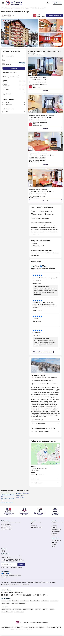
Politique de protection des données (36, 582)
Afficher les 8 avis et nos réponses (42, 351)
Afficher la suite (35, 234)
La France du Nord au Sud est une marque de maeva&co (34, 622)
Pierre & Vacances (56, 540)
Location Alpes (15, 600)
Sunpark (54, 544)
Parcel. (53, 535)
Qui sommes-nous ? (36, 523)
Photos (58, 44)
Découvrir (45, 90)
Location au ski (20, 497)
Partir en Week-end (17, 609)
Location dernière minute (22, 493)
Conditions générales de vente (18, 582)
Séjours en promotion (18, 611)
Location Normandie (6, 600)
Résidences (45, 609)
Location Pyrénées (24, 600)
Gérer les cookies (51, 582)
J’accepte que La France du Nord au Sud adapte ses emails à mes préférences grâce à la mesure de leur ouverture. (14, 560)
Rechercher (14, 68)
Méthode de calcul (35, 269)
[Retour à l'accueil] (14, 3)
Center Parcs (55, 542)
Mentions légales (25, 584)
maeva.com (54, 525)
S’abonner (21, 564)
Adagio (53, 546)
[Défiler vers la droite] (61, 66)
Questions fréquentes (6, 529)
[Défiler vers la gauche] (30, 66)
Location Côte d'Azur (34, 600)
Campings (52, 609)
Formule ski (8, 64)
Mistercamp (54, 533)
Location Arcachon (6, 603)
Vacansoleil (54, 527)
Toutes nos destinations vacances (19, 603)
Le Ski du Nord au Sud (57, 523)
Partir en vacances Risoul (7, 502)
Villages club (38, 609)
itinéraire (33, 471)
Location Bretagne (45, 600)
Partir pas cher (20, 495)
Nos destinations (5, 582)
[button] (3, 3)
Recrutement (34, 525)
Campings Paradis (56, 529)
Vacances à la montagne (7, 611)
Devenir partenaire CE (36, 527)
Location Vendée (54, 600)
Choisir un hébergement (54, 15)
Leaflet (58, 463)
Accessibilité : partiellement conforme (10, 584)
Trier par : (30, 53)
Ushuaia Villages (56, 531)
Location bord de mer (6, 609)
